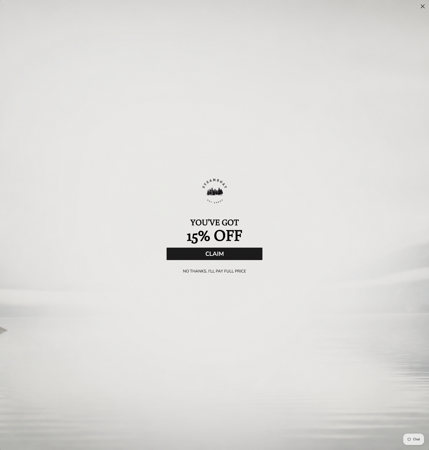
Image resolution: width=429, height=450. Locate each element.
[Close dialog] (422, 6)
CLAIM (214, 254)
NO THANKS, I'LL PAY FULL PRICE (214, 271)
